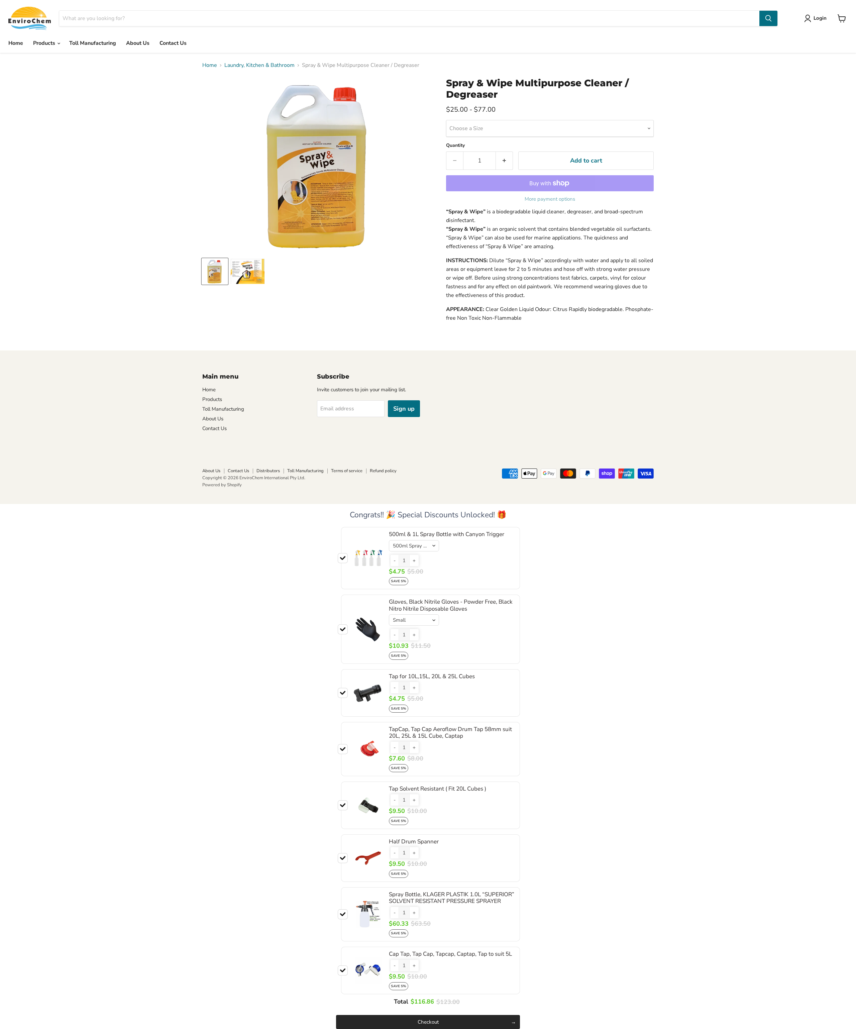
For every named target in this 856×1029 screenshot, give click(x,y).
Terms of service (346, 471)
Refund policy (383, 471)
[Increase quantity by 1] (504, 160)
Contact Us (173, 43)
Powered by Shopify (222, 485)
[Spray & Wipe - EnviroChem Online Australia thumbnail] (215, 271)
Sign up (404, 409)
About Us (137, 43)
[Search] (768, 18)
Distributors (268, 471)
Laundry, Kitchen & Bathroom (259, 65)
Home (15, 43)
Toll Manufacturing (92, 43)
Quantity (455, 145)
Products (45, 43)
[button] (395, 560)
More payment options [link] (550, 199)
